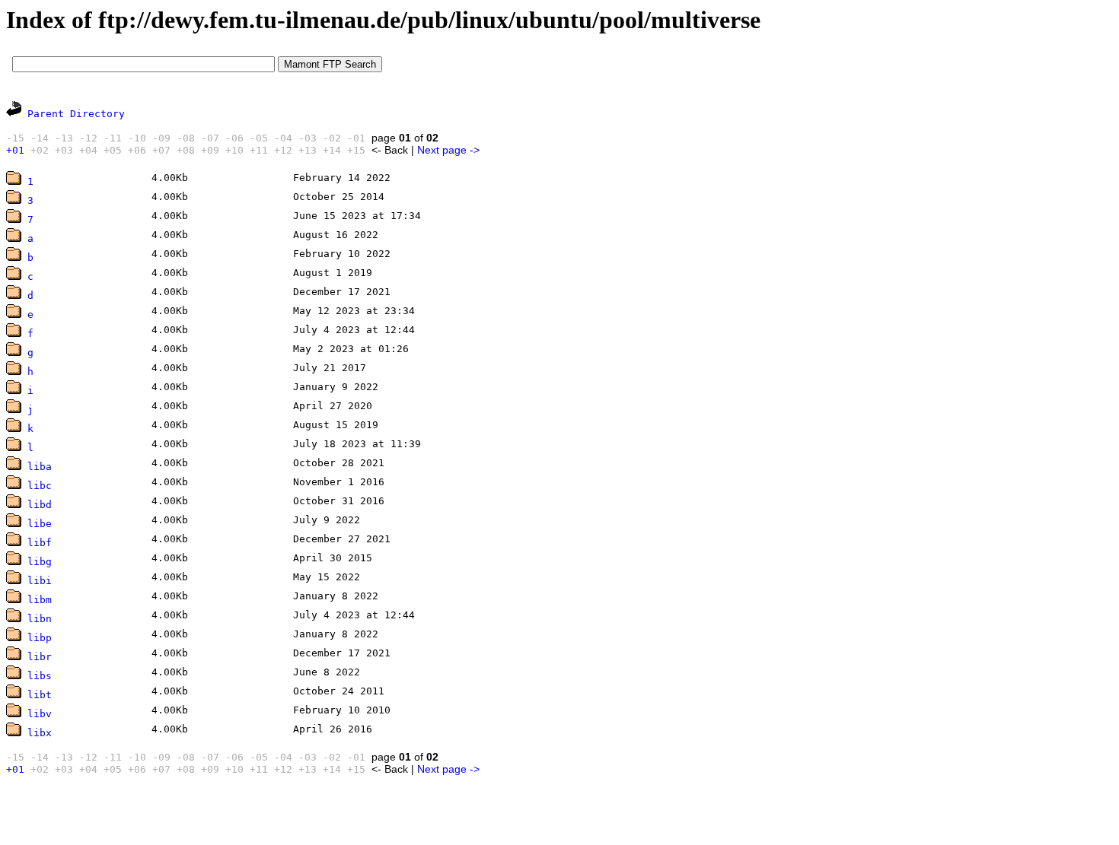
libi (39, 580)
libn (39, 618)
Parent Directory (76, 113)
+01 (15, 150)
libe (39, 523)
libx (39, 733)
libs (39, 675)
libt (39, 694)
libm (39, 599)
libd (39, 504)
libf (39, 542)
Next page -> (448, 150)
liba (39, 466)
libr (39, 656)
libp (39, 637)
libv (39, 714)
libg (39, 561)
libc (39, 485)
